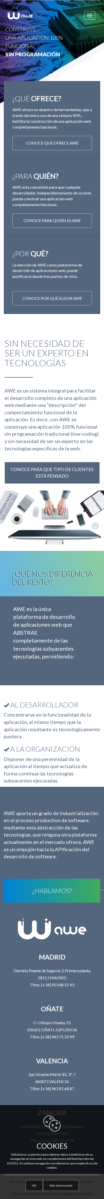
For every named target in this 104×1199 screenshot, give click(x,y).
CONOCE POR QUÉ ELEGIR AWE (52, 298)
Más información (60, 1185)
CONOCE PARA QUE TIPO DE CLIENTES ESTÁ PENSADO (52, 473)
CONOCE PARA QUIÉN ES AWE (52, 220)
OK (34, 1185)
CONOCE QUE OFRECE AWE (52, 142)
